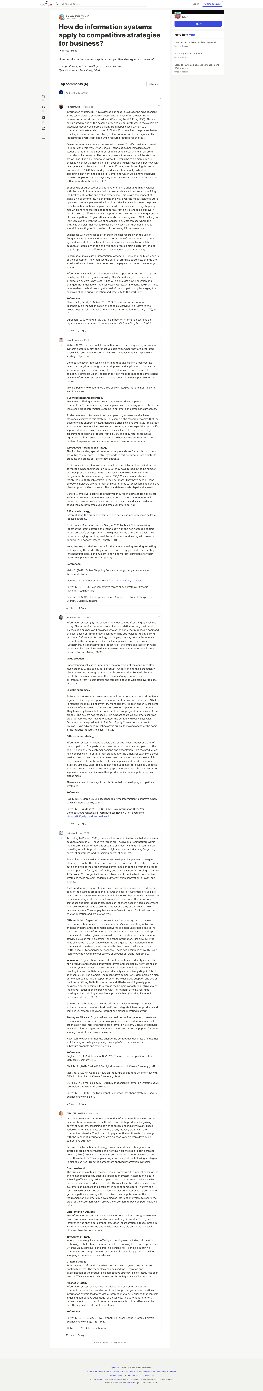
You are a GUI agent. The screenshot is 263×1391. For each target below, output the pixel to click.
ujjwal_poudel (74, 340)
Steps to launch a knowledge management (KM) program (196, 68)
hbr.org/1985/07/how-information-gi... (89, 816)
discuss (64, 50)
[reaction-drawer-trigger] (43, 97)
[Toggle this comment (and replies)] (61, 111)
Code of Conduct (102, 1342)
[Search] (57, 3)
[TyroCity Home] (45, 4)
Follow (198, 23)
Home (89, 1371)
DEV (142, 1379)
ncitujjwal (72, 833)
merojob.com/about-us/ (128, 580)
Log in (195, 3)
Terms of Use (148, 1375)
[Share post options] (43, 138)
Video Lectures (159, 1371)
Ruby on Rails (129, 1382)
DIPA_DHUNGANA (76, 1113)
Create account (212, 3)
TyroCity (115, 1367)
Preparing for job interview (188, 55)
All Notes (99, 1371)
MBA (87, 16)
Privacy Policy (133, 1375)
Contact (172, 1371)
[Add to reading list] (43, 119)
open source (114, 1379)
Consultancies (143, 1371)
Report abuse (120, 1342)
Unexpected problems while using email (195, 44)
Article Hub (118, 1371)
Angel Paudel (73, 106)
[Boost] (43, 129)
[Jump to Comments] (43, 108)
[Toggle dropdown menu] (158, 105)
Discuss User (73, 16)
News (108, 1371)
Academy (130, 1371)
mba (74, 50)
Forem (99, 1379)
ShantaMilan (73, 617)
